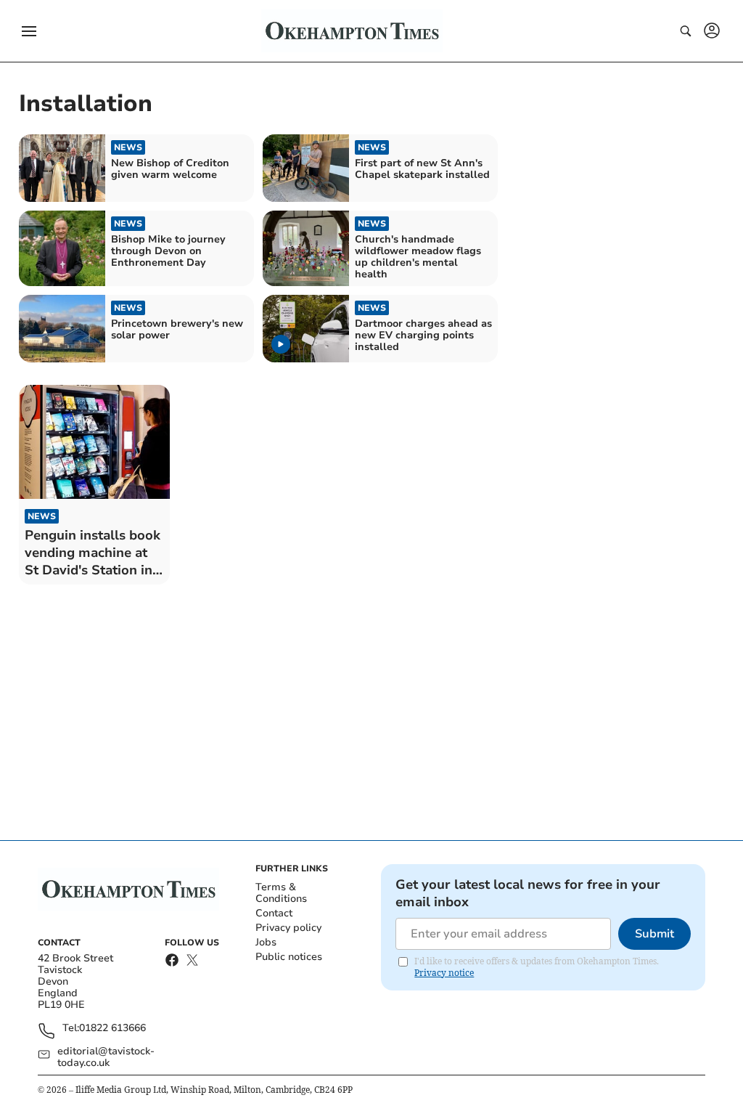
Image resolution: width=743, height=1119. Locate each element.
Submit (654, 934)
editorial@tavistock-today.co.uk (106, 1057)
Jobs (265, 942)
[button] (29, 31)
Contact (273, 913)
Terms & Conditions (281, 893)
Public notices (288, 957)
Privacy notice (444, 972)
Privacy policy (288, 928)
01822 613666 (112, 1028)
